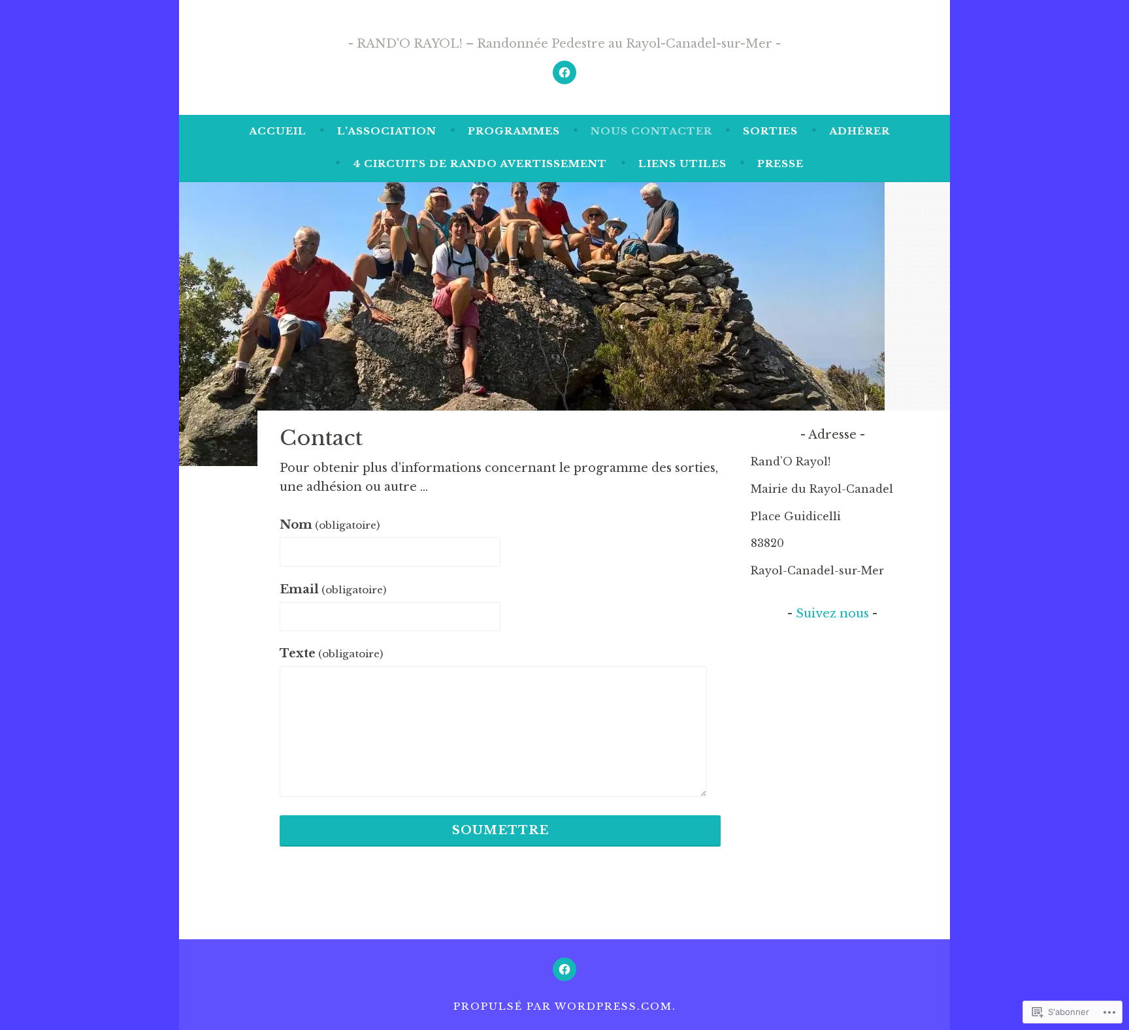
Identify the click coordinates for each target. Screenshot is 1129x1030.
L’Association (386, 131)
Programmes (514, 131)
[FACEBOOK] (564, 969)
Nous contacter (651, 131)
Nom (330, 525)
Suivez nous (832, 613)
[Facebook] (564, 72)
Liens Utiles (682, 163)
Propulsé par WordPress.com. (564, 1006)
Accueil (277, 131)
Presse (780, 163)
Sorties (770, 131)
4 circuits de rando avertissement (480, 163)
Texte (331, 653)
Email (333, 589)
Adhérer (859, 131)
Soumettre (500, 830)
